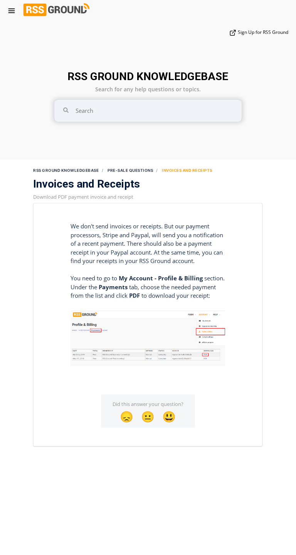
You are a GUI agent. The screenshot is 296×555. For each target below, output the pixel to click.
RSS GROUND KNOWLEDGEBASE (147, 76)
